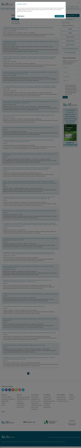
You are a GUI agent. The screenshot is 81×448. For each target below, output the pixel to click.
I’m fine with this (59, 16)
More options (21, 16)
